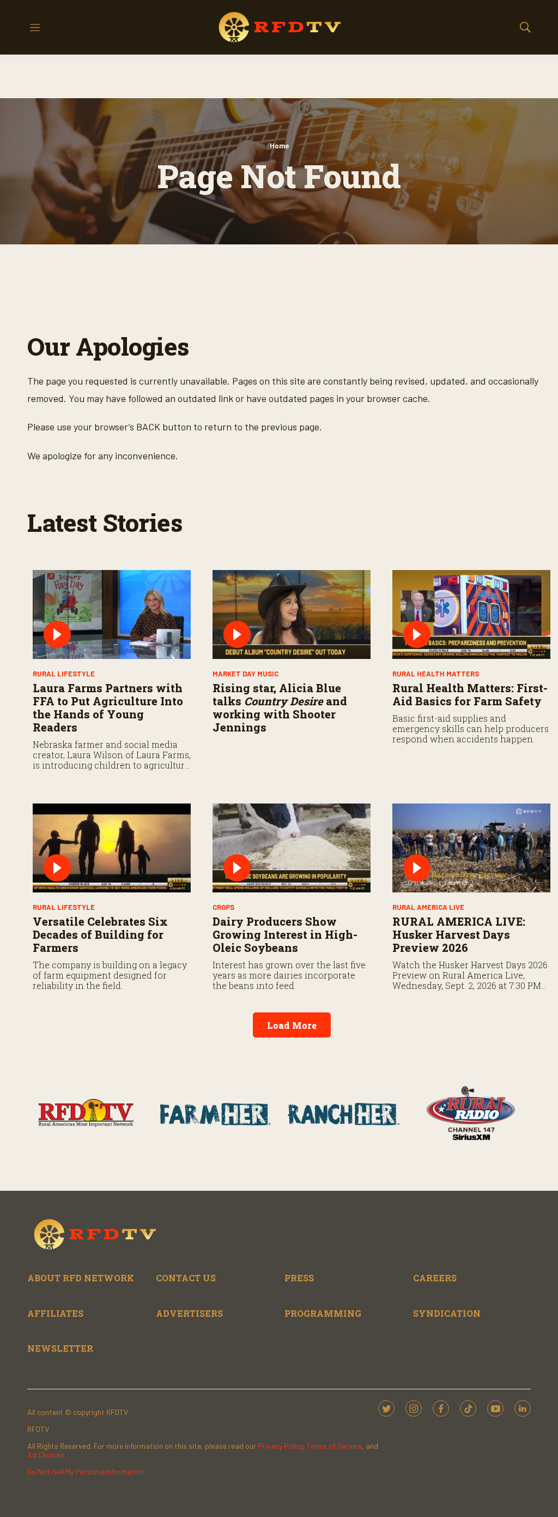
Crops (223, 907)
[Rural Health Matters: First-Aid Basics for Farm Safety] (471, 614)
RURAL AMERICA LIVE (428, 907)
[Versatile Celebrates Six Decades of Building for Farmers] (112, 848)
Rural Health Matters (435, 673)
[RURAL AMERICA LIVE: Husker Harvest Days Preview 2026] (471, 848)
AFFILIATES (55, 1313)
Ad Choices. (46, 1454)
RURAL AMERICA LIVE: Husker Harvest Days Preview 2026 (458, 934)
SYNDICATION (447, 1313)
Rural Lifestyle (64, 673)
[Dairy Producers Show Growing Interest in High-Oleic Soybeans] (292, 848)
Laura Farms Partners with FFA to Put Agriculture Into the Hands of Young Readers (108, 707)
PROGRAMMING (322, 1313)
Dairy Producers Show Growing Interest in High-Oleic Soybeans (285, 934)
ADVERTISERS (189, 1313)
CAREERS (435, 1278)
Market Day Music (245, 673)
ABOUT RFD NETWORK (80, 1278)
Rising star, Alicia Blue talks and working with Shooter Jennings (280, 707)
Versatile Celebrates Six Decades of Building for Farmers (100, 934)
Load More (292, 1025)
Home (279, 145)
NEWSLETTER (60, 1348)
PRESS (299, 1278)
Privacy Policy (280, 1445)
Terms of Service (334, 1445)
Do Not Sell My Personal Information (85, 1471)
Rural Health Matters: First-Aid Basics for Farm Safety (470, 694)
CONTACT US (186, 1278)
